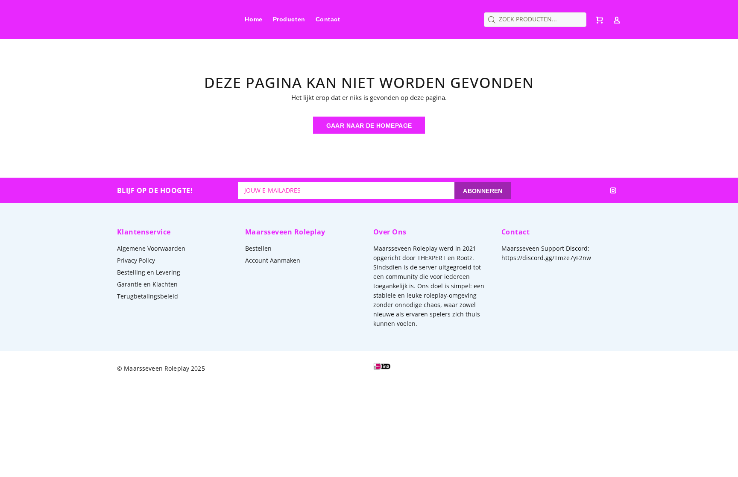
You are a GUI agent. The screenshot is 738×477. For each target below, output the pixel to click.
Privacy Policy (136, 260)
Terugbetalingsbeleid (147, 296)
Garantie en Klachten (147, 284)
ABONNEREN (483, 190)
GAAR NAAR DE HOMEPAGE (369, 125)
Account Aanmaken (272, 260)
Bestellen (258, 248)
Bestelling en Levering (148, 272)
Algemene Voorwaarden (151, 248)
